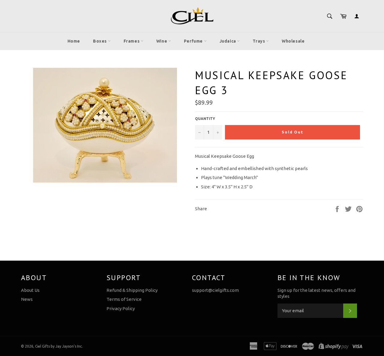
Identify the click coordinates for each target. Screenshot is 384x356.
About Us (30, 290)
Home (74, 41)
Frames (132, 41)
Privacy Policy (120, 308)
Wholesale (293, 41)
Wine (162, 41)
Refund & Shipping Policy (132, 290)
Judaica (228, 41)
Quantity (205, 119)
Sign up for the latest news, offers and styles (317, 293)
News (27, 299)
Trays (259, 41)
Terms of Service (124, 299)
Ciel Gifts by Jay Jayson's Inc (58, 346)
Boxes (100, 41)
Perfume (194, 41)
